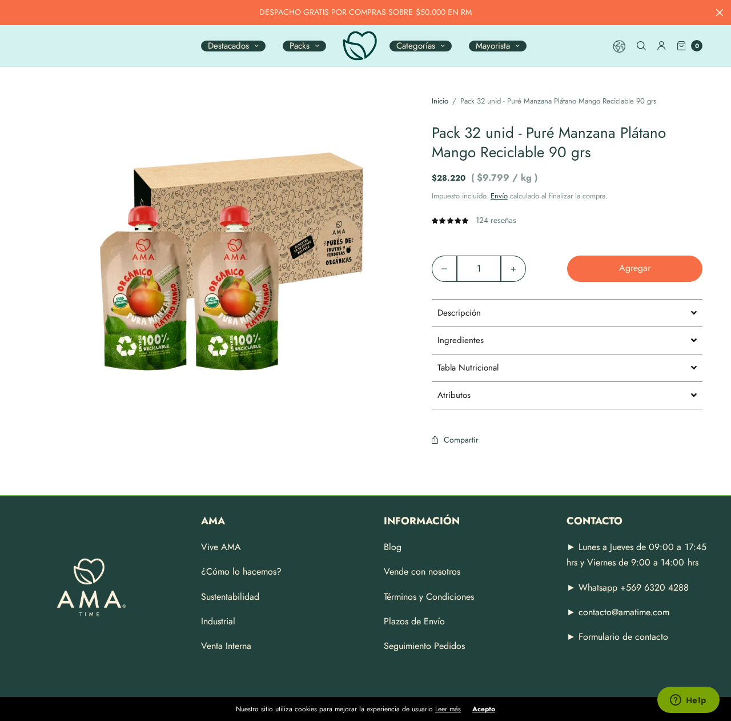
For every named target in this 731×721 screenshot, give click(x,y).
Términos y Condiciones (429, 596)
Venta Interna (226, 645)
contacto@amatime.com (624, 612)
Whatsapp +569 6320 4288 (632, 587)
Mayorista (493, 46)
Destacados (228, 46)
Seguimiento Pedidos (424, 645)
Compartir (461, 440)
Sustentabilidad (230, 596)
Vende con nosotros (422, 571)
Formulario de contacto (623, 636)
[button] (567, 312)
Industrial (218, 621)
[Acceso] (661, 46)
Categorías (415, 46)
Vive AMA (221, 546)
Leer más (448, 709)
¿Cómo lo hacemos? (241, 571)
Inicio (440, 100)
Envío (499, 195)
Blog (392, 546)
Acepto (483, 709)
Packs (300, 46)
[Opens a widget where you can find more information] (688, 701)
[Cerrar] (719, 12)
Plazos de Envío (414, 621)
